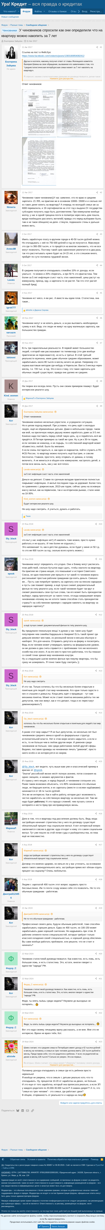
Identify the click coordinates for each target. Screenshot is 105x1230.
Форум (26, 11)
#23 (100, 1042)
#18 (100, 879)
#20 (100, 954)
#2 (101, 192)
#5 (101, 293)
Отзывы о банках (57, 11)
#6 (101, 318)
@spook (38, 770)
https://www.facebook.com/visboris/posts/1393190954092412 (53, 56)
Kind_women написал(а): (35, 499)
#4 (101, 265)
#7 (101, 343)
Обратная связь (17, 1159)
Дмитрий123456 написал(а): (37, 914)
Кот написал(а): (31, 676)
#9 (101, 406)
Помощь (95, 1159)
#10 (100, 524)
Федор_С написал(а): (34, 984)
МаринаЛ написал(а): (34, 850)
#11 (100, 559)
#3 (101, 234)
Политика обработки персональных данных (68, 1159)
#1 (101, 47)
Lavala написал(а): (32, 469)
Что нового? (9, 11)
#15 (100, 761)
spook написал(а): (32, 620)
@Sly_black (28, 766)
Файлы (38, 11)
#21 (100, 979)
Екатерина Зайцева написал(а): (38, 412)
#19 (100, 908)
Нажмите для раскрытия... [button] (62, 78)
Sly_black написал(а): (34, 719)
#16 (100, 814)
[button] (18, 11)
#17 (100, 845)
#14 (100, 713)
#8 (101, 381)
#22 (100, 1013)
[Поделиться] (97, 47)
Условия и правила (36, 1159)
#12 (100, 615)
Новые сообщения (10, 17)
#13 (100, 671)
